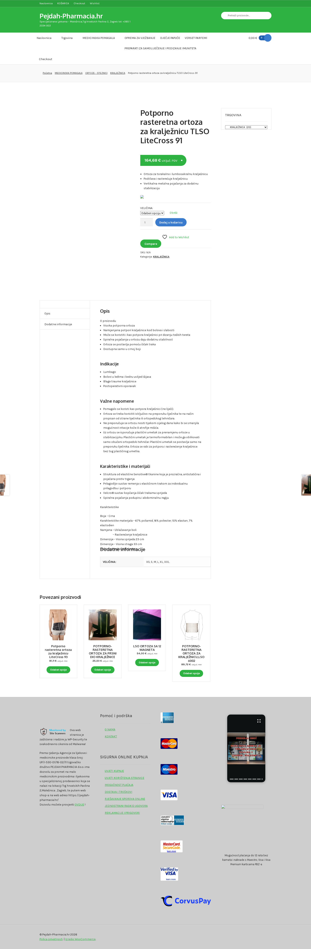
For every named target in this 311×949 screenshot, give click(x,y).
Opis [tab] (47, 313)
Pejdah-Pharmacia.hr (71, 16)
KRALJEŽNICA (117, 73)
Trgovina (67, 38)
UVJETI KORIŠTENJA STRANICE (124, 778)
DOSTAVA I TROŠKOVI (118, 791)
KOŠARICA (63, 3)
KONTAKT (111, 736)
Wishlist (94, 3)
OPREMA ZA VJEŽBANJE (140, 38)
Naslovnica (46, 3)
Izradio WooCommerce (80, 939)
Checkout (79, 3)
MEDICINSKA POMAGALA (99, 38)
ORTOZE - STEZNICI (96, 73)
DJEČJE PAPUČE (170, 38)
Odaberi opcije (58, 669)
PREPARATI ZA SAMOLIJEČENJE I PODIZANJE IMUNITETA (160, 48)
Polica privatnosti (51, 939)
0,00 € (255, 38)
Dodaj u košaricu (171, 222)
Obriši (173, 212)
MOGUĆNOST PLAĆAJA (119, 784)
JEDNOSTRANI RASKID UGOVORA (126, 805)
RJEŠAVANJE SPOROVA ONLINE (125, 798)
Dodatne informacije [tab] (58, 324)
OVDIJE (79, 804)
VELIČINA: (146, 208)
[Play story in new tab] (246, 748)
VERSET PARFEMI (196, 38)
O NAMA (110, 729)
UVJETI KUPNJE (114, 771)
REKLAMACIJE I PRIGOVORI (122, 812)
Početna (47, 73)
